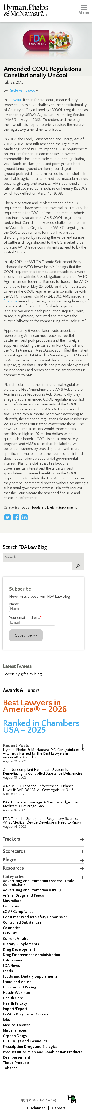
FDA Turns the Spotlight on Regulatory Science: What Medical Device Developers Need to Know (42, 821)
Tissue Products (16, 1063)
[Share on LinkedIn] (24, 517)
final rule (10, 301)
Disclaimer (36, 1108)
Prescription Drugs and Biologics (30, 1046)
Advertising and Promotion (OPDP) (32, 890)
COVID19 (10, 933)
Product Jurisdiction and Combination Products (42, 1052)
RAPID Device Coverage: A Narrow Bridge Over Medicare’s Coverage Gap (41, 804)
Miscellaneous (15, 1030)
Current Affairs (15, 939)
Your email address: (25, 618)
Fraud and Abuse (17, 982)
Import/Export (15, 1009)
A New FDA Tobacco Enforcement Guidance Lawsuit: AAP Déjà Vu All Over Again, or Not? (38, 788)
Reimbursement (16, 1057)
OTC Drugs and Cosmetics (25, 1041)
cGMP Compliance (18, 912)
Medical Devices (16, 1025)
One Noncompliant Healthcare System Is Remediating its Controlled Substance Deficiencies (42, 772)
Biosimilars (12, 901)
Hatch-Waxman (16, 993)
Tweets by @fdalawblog (22, 674)
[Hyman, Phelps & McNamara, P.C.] (26, 11)
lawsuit (16, 100)
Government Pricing (19, 987)
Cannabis (11, 906)
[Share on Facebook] (16, 517)
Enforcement (14, 960)
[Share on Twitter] (7, 517)
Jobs (6, 1019)
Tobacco (10, 1068)
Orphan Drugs (15, 1036)
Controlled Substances (22, 922)
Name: (14, 604)
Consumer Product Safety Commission (35, 917)
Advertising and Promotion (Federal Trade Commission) (38, 883)
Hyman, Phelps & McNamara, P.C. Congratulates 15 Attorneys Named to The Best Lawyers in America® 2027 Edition (43, 753)
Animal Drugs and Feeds (23, 895)
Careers (58, 1108)
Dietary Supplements (21, 944)
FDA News (11, 966)
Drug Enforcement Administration (31, 955)
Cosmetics (11, 928)
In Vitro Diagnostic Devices (25, 1014)
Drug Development (19, 949)
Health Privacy (15, 1003)
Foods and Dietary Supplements (54, 507)
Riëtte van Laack (22, 90)
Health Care (13, 998)
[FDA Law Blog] (46, 36)
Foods (25, 507)
